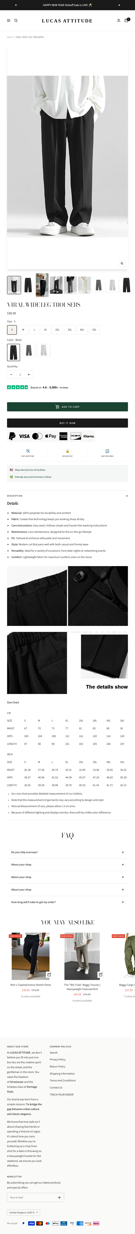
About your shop (21, 864)
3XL (70, 329)
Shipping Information (62, 1073)
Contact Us (56, 1087)
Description (14, 495)
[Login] (118, 20)
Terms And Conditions (63, 1080)
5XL (94, 329)
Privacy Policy (58, 1059)
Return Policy (57, 1066)
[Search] (16, 20)
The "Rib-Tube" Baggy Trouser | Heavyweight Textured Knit (82, 987)
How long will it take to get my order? (33, 902)
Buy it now (68, 423)
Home (10, 37)
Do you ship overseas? (24, 852)
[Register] (59, 1197)
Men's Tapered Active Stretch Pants (30, 985)
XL (45, 329)
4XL (82, 329)
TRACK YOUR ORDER (61, 1094)
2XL (57, 329)
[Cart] (126, 20)
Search (54, 1052)
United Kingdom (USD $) (21, 1212)
